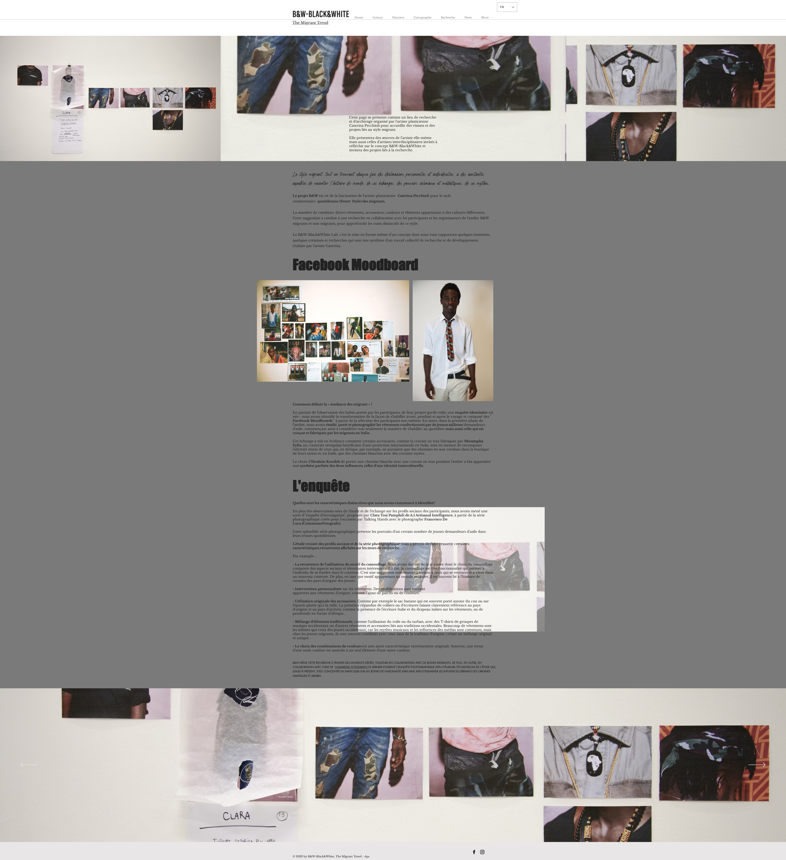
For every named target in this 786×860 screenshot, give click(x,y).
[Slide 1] (383, 831)
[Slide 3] (391, 831)
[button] (377, 16)
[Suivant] (757, 765)
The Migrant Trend (310, 22)
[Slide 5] (399, 831)
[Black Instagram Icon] (482, 852)
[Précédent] (28, 765)
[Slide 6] (402, 831)
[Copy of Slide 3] (395, 832)
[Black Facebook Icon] (474, 852)
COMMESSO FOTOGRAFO (351, 667)
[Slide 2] (387, 831)
